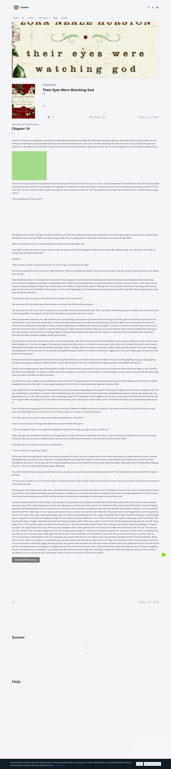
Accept (139, 764)
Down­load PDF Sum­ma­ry (25, 560)
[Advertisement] (29, 165)
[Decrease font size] (44, 117)
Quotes (64, 18)
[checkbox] (153, 7)
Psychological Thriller (49, 85)
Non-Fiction (43, 18)
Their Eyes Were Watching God (25, 124)
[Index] (163, 555)
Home (16, 18)
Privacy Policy (58, 765)
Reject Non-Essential (152, 764)
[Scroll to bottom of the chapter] (150, 117)
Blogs (55, 18)
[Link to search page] (149, 7)
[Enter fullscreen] (104, 117)
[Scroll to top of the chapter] (150, 602)
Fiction (30, 18)
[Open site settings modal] (157, 7)
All (23, 18)
